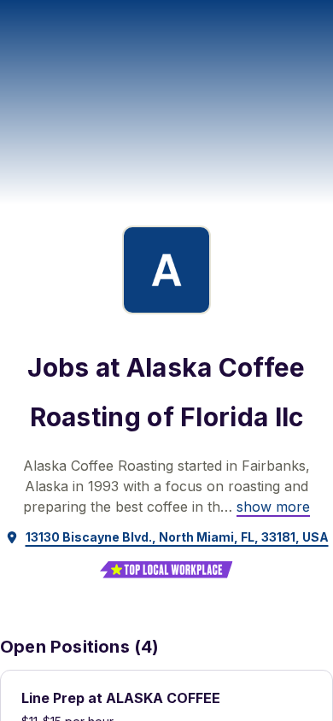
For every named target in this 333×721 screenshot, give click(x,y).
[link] (273, 506)
